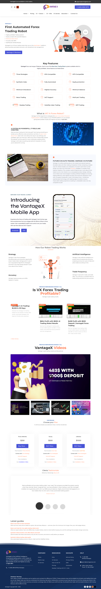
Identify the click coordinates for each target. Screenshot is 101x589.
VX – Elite (49, 13)
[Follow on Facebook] (12, 7)
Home (25, 13)
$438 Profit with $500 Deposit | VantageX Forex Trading (78, 323)
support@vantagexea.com (83, 1)
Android (15, 230)
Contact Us (74, 13)
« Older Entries (14, 339)
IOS (24, 230)
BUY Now (49, 446)
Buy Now (21, 446)
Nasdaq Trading (25, 105)
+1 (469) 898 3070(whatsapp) (16, 567)
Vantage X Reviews (14, 52)
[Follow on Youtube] (17, 7)
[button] (50, 376)
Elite (53, 557)
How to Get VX (56, 562)
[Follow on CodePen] (95, 587)
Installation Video (23, 462)
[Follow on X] (87, 587)
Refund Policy (70, 557)
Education (64, 13)
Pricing (32, 13)
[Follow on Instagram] (15, 7)
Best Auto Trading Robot (59, 66)
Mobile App (41, 560)
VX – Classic (39, 13)
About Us (56, 473)
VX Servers (56, 13)
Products (73, 168)
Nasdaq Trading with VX (59, 568)
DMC (67, 562)
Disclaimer (69, 565)
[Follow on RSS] (92, 587)
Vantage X (14, 304)
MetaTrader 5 (37, 45)
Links (67, 568)
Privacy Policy (70, 560)
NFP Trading (80, 105)
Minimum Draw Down (12, 38)
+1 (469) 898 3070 (82, 7)
